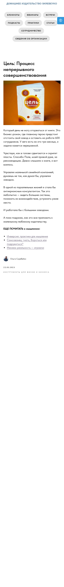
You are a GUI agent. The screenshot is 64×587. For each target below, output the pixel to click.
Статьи (51, 23)
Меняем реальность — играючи (25, 247)
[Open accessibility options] (60, 20)
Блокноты (13, 15)
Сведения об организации (31, 39)
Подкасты (14, 23)
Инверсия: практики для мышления (27, 236)
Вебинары (32, 15)
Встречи (50, 15)
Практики (33, 23)
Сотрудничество (31, 31)
